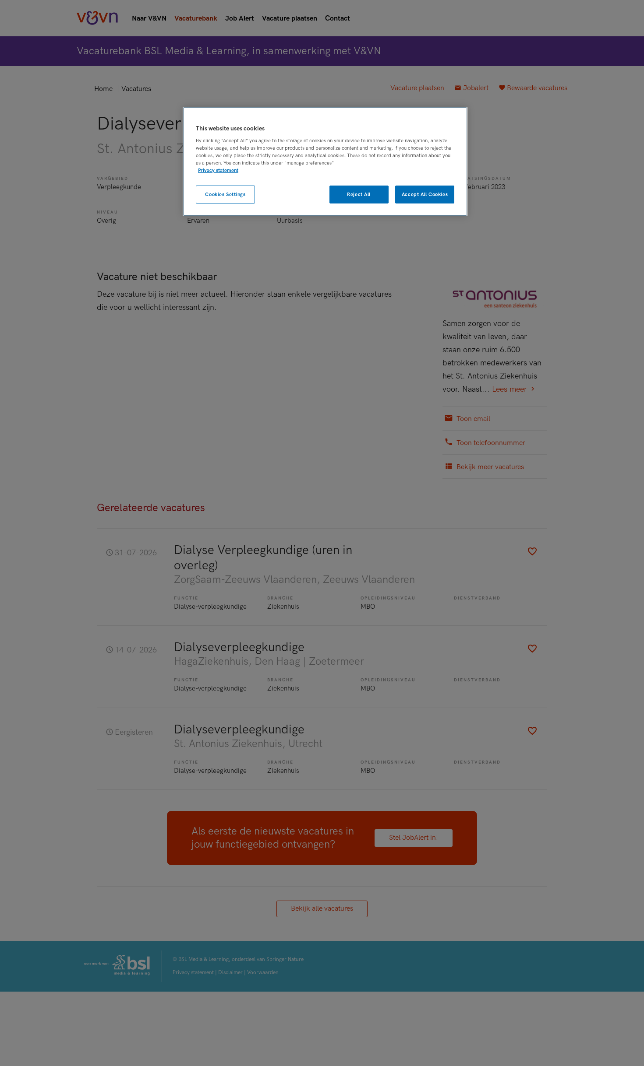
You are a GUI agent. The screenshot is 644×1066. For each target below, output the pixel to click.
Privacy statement (218, 170)
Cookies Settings (225, 194)
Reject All (359, 194)
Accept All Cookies (425, 194)
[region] (325, 162)
